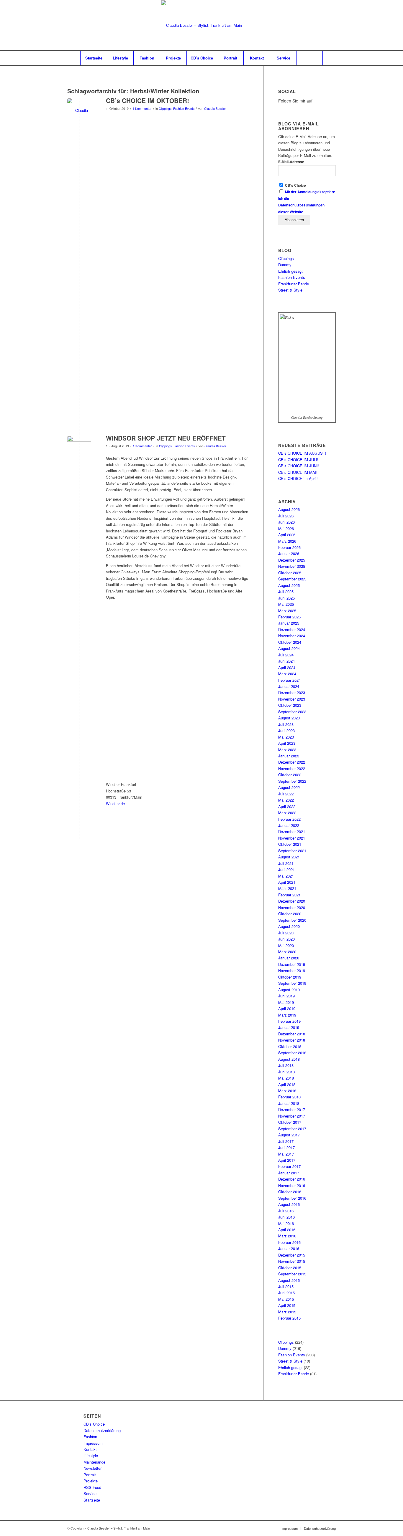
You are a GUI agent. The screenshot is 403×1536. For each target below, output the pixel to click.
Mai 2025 (286, 604)
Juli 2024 (286, 655)
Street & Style (290, 290)
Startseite (91, 1500)
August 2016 (289, 1204)
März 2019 (287, 1015)
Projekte (90, 1481)
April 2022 (286, 806)
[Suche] (309, 58)
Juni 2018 (286, 1072)
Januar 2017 (288, 1173)
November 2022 (291, 768)
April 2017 (286, 1160)
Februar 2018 (289, 1097)
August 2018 (289, 1059)
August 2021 (289, 857)
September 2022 (292, 781)
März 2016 (287, 1236)
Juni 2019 (286, 996)
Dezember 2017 (291, 1109)
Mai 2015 (286, 1299)
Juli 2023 (286, 724)
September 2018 (292, 1052)
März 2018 (287, 1090)
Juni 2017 (286, 1147)
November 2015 (291, 1261)
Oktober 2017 (289, 1122)
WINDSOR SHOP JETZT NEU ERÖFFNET (166, 437)
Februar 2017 (289, 1166)
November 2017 (291, 1116)
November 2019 (291, 970)
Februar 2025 (289, 617)
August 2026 (289, 509)
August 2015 (289, 1280)
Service (89, 1493)
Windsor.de (115, 803)
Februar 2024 (289, 680)
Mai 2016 (286, 1223)
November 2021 (291, 838)
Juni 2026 (286, 522)
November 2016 (291, 1185)
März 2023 (287, 749)
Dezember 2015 (291, 1255)
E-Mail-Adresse (291, 161)
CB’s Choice (94, 1424)
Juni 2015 (286, 1292)
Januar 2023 (288, 756)
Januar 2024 (288, 686)
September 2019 (292, 983)
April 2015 (286, 1305)
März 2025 (287, 610)
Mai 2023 (286, 737)
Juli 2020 (286, 933)
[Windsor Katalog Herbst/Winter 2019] (79, 448)
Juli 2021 (286, 863)
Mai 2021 (286, 876)
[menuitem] (93, 58)
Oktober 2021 (289, 844)
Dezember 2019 (291, 964)
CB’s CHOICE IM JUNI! (298, 466)
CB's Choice (295, 185)
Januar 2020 (288, 958)
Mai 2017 (286, 1154)
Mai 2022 (286, 800)
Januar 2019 (288, 1027)
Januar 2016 (288, 1248)
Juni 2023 (286, 730)
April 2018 (286, 1084)
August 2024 (289, 648)
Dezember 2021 (291, 831)
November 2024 (291, 635)
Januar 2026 (288, 553)
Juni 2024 (286, 661)
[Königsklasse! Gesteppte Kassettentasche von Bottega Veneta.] (79, 110)
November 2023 (291, 699)
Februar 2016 (289, 1242)
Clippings (165, 108)
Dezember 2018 (291, 1034)
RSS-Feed (92, 1487)
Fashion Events (183, 108)
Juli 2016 (286, 1211)
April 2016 (286, 1229)
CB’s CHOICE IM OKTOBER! (147, 100)
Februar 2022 (289, 819)
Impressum (93, 1443)
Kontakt (90, 1449)
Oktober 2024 (289, 642)
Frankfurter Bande (293, 284)
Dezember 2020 (291, 901)
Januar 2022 (288, 825)
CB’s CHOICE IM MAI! (297, 472)
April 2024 (286, 667)
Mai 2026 (286, 528)
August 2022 (289, 787)
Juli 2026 (286, 516)
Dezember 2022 (291, 762)
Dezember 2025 (291, 560)
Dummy (284, 264)
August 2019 (289, 989)
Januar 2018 (288, 1103)
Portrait (89, 1474)
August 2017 (289, 1135)
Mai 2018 (286, 1078)
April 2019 (286, 1008)
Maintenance (94, 1462)
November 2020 (291, 907)
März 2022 (287, 812)
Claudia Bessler (215, 108)
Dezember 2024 (291, 629)
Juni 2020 (286, 939)
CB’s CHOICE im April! (298, 478)
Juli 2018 (286, 1065)
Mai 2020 (286, 945)
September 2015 (292, 1274)
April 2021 (286, 882)
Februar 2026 (289, 547)
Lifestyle (90, 1455)
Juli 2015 (286, 1286)
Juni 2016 (286, 1217)
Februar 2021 (289, 895)
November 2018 (291, 1040)
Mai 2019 (286, 1002)
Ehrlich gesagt (290, 271)
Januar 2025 (288, 623)
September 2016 (292, 1198)
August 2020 (289, 926)
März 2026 (287, 541)
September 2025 (292, 579)
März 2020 (287, 951)
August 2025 (289, 585)
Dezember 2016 (291, 1179)
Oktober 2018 (289, 1046)
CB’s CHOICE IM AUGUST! (302, 453)
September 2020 (292, 920)
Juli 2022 (286, 794)
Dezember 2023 (291, 692)
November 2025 (291, 566)
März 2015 (287, 1312)
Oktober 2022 (289, 774)
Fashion (90, 1436)
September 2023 (292, 711)
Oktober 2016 (289, 1191)
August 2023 (289, 718)
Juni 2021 (286, 869)
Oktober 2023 (289, 705)
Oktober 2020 (289, 913)
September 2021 (292, 850)
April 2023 (286, 743)
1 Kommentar (142, 108)
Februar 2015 (289, 1318)
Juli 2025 (286, 591)
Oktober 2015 (289, 1267)
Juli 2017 (286, 1141)
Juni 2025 (286, 598)
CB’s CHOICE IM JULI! (298, 459)
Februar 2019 (289, 1021)
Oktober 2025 (289, 572)
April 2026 (286, 534)
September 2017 (292, 1128)
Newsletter (92, 1468)
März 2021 (287, 888)
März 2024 (287, 673)
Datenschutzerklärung (102, 1430)
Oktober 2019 (289, 977)
